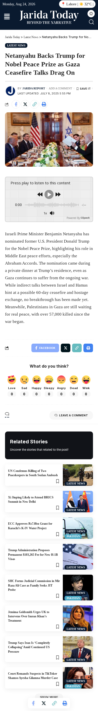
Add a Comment (60, 88)
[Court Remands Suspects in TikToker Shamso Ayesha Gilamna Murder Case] (78, 678)
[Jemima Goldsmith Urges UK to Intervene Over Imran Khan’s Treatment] (78, 618)
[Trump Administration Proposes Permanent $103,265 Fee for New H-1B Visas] (78, 557)
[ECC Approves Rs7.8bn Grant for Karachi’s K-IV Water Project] (78, 528)
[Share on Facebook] (16, 104)
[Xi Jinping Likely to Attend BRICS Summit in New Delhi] (78, 501)
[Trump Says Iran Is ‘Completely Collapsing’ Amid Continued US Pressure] (78, 649)
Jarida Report (33, 88)
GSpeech (85, 218)
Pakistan (73, 536)
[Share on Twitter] (25, 104)
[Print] (43, 104)
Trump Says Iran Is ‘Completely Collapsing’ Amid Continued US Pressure (29, 647)
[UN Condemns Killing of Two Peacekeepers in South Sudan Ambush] (78, 475)
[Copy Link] (34, 104)
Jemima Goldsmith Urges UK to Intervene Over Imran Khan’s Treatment (28, 616)
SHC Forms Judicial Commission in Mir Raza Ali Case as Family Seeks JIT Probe (34, 585)
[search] (91, 22)
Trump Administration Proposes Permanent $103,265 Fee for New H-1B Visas (33, 554)
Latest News (16, 45)
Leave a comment (73, 415)
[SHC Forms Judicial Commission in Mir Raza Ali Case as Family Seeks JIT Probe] (78, 587)
